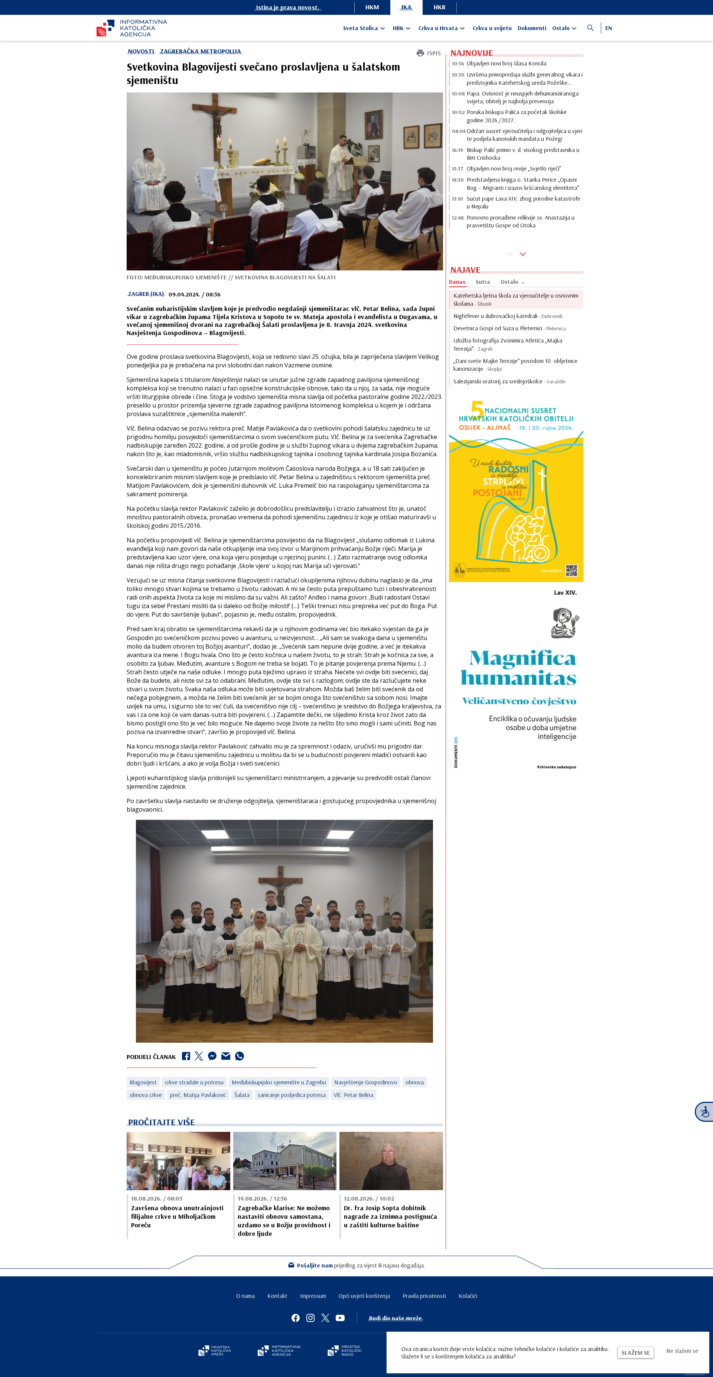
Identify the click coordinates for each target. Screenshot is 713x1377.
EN (608, 28)
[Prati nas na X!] (325, 1317)
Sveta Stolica (360, 28)
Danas (457, 281)
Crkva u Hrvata (438, 28)
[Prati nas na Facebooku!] (295, 1317)
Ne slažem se (682, 1350)
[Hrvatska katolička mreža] (214, 1351)
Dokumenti (532, 28)
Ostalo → (513, 281)
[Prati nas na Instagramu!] (310, 1317)
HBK (398, 28)
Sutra (483, 281)
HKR (440, 7)
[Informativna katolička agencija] (279, 1351)
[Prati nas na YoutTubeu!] (340, 1317)
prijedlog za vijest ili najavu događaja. (361, 1265)
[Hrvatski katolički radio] (345, 1351)
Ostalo (561, 28)
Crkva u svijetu (492, 28)
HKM (372, 7)
